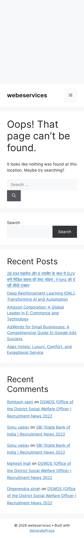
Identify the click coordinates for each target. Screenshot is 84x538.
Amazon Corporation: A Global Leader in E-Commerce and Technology (35, 313)
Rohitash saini (20, 402)
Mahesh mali (19, 463)
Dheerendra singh (23, 488)
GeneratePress (42, 530)
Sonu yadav (18, 427)
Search (13, 222)
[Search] (14, 195)
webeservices (27, 95)
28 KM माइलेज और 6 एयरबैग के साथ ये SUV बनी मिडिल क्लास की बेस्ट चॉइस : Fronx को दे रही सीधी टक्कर (41, 279)
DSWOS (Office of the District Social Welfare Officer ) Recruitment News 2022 (40, 409)
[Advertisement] (42, 42)
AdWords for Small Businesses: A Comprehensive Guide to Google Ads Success (42, 333)
